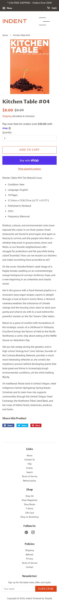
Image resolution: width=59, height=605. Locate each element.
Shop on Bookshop (29, 516)
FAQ (29, 463)
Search (29, 472)
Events (29, 468)
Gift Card (29, 512)
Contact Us (29, 459)
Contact (29, 567)
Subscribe (46, 589)
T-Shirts (29, 508)
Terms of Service (29, 476)
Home (5, 35)
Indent (29, 598)
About (29, 455)
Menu (9, 8)
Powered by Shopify (42, 598)
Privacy (29, 558)
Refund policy (29, 480)
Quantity (6, 132)
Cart (54, 8)
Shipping (6, 116)
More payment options (29, 168)
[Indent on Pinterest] (26, 533)
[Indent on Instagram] (33, 533)
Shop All (29, 496)
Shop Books (29, 504)
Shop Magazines (29, 500)
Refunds (29, 554)
